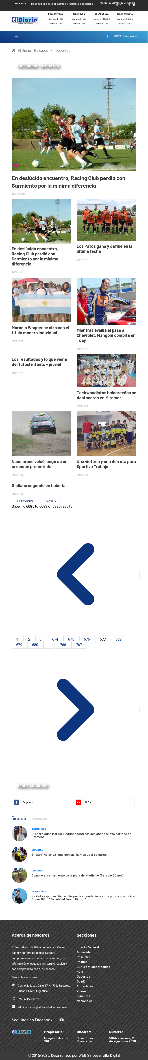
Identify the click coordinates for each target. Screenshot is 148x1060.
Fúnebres (83, 996)
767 (79, 645)
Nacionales (85, 1001)
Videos (81, 991)
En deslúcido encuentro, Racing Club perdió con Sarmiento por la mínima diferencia (35, 256)
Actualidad (39, 829)
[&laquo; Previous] (76, 574)
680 (35, 645)
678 (119, 639)
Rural (80, 971)
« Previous (25, 501)
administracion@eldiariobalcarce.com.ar (43, 1007)
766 (63, 645)
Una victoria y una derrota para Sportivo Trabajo (106, 464)
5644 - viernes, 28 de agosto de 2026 (122, 1039)
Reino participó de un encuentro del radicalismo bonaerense (62, 4)
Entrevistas (85, 986)
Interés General (88, 947)
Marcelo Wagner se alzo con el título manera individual (40, 330)
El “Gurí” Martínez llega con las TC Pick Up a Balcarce (69, 854)
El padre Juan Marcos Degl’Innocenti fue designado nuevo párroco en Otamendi (81, 835)
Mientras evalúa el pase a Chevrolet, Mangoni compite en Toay (106, 335)
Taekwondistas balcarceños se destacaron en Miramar (106, 395)
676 (87, 639)
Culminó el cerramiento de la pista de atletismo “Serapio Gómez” (77, 875)
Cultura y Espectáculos (93, 967)
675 (71, 639)
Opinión (82, 981)
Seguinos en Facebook (32, 1020)
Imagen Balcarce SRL (56, 1039)
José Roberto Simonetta (86, 1039)
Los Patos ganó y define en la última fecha (104, 248)
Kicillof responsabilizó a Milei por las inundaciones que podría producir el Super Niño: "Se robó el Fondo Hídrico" (83, 897)
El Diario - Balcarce (33, 50)
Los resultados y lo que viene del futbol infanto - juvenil (39, 362)
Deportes (62, 50)
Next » (51, 501)
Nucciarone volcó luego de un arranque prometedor (40, 464)
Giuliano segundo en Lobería (39, 485)
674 (55, 639)
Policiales (83, 957)
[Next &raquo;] (76, 709)
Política (82, 962)
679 (19, 645)
